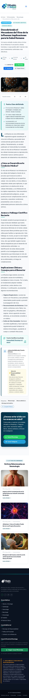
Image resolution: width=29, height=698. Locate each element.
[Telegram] (11, 595)
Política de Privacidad (8, 631)
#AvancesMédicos (21, 400)
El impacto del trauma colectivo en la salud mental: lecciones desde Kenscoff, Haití (14, 556)
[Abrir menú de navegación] (26, 6)
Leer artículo (6, 498)
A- (15, 96)
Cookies (19, 695)
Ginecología (5, 609)
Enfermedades (11, 17)
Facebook (9, 68)
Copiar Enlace (20, 68)
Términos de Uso (5, 695)
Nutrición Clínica (6, 620)
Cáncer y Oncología (7, 604)
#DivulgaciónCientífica (7, 403)
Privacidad (13, 695)
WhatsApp (20, 64)
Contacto (25, 695)
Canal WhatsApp (12, 437)
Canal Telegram (12, 441)
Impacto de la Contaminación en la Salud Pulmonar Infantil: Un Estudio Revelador (13, 493)
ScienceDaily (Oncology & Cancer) (15, 341)
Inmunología (5, 615)
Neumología (20, 17)
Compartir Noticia (8, 406)
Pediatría (4, 617)
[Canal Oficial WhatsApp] (2, 595)
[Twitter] (8, 595)
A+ (25, 96)
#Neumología (11, 400)
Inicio (3, 17)
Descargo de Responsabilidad (10, 629)
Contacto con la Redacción (9, 634)
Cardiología (5, 606)
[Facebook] (5, 595)
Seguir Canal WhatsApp (15, 650)
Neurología (5, 612)
